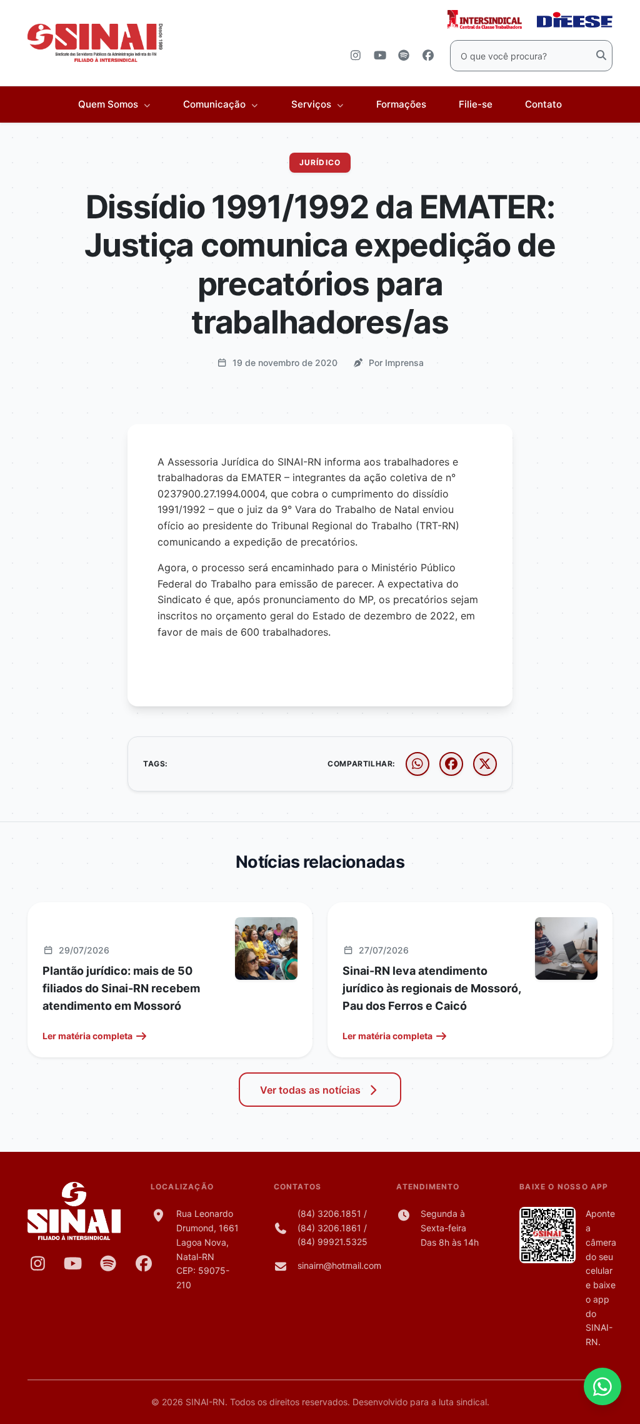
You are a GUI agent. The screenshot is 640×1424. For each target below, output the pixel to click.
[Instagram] (38, 1263)
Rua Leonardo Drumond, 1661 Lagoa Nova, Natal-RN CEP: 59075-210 (207, 1249)
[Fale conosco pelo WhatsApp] (602, 1386)
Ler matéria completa (87, 1035)
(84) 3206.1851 (329, 1213)
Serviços (312, 104)
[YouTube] (73, 1263)
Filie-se (475, 104)
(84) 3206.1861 (329, 1228)
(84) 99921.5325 (333, 1241)
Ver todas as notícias (310, 1090)
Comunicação (215, 104)
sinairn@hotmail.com (339, 1265)
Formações (401, 104)
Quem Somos (109, 104)
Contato (543, 104)
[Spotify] (108, 1263)
